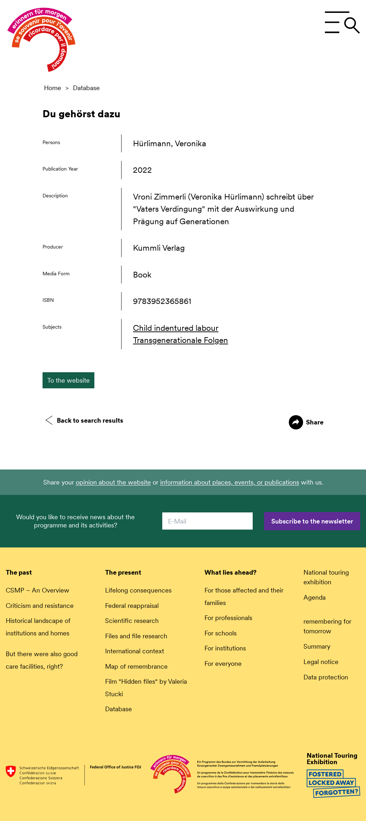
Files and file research (136, 636)
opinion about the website (113, 482)
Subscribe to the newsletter (312, 521)
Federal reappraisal (132, 605)
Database (86, 88)
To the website (68, 380)
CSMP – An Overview (37, 590)
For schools (220, 633)
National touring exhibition (326, 577)
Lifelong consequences (138, 590)
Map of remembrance (136, 666)
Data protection (325, 677)
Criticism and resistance (40, 605)
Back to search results (90, 420)
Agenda (314, 597)
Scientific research (132, 620)
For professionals (228, 617)
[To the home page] (41, 41)
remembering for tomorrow (327, 626)
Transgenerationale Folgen (180, 340)
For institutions (225, 648)
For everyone (223, 663)
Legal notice (320, 661)
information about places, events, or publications (229, 482)
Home (52, 88)
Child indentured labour (175, 328)
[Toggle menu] (342, 22)
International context (134, 651)
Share (314, 422)
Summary (316, 646)
